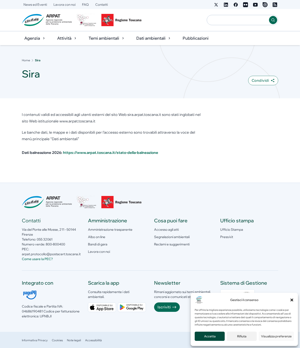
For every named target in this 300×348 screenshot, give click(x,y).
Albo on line (96, 237)
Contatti (101, 4)
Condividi (260, 80)
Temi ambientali (104, 38)
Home (26, 60)
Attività (64, 38)
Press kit (226, 237)
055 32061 (44, 239)
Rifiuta (241, 336)
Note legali (74, 340)
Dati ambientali (151, 38)
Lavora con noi (64, 4)
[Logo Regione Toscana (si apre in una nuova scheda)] (122, 20)
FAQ (85, 4)
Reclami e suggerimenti (172, 244)
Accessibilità (93, 340)
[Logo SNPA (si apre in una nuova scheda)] (86, 20)
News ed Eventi (35, 4)
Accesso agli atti (166, 229)
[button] (292, 300)
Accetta (210, 336)
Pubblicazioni (196, 38)
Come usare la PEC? (37, 259)
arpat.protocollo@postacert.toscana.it (51, 254)
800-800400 (55, 244)
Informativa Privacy (35, 340)
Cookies (57, 340)
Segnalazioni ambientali (172, 237)
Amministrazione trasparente (110, 229)
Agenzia (32, 38)
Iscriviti (164, 307)
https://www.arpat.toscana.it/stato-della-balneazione (110, 152)
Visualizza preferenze (276, 336)
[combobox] (238, 20)
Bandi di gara (97, 244)
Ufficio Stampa (231, 229)
